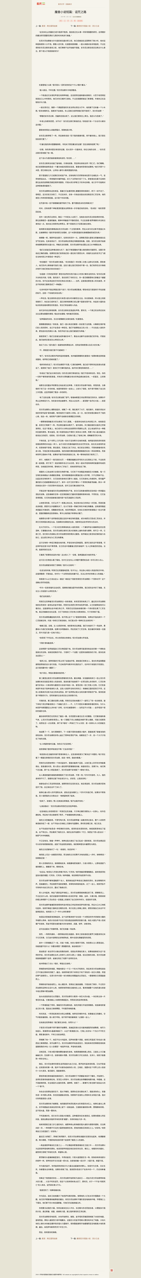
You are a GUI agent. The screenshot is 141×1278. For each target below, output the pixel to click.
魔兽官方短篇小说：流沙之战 (88, 26)
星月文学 (45, 3)
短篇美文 (69, 4)
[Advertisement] (70, 68)
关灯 (61, 21)
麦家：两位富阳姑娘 (49, 26)
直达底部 (80, 21)
